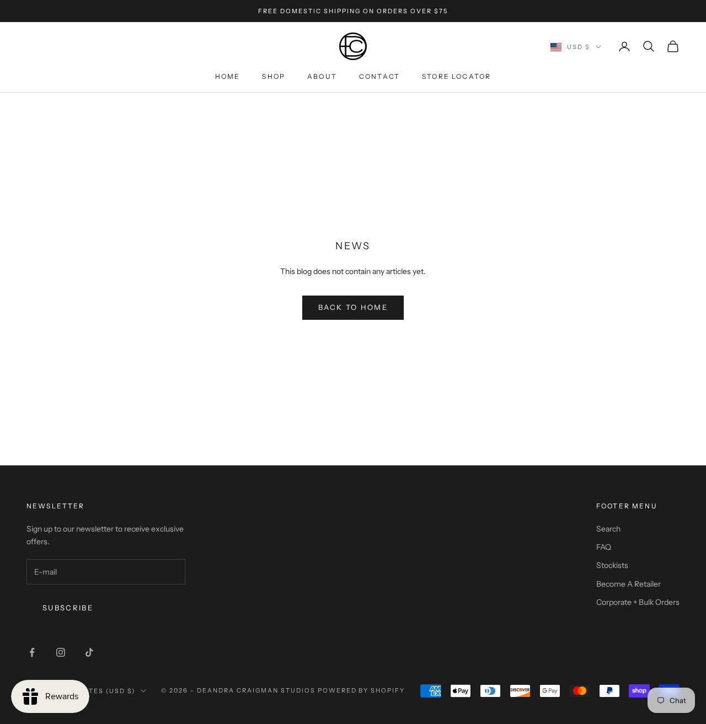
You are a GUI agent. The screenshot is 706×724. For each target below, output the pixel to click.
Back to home (353, 307)
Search (608, 529)
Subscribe (67, 607)
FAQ (603, 547)
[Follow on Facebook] (32, 652)
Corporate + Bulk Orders (638, 602)
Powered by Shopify (361, 690)
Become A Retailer (628, 584)
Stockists (612, 565)
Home (227, 76)
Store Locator (456, 76)
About (322, 76)
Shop (273, 76)
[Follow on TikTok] (89, 652)
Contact (379, 76)
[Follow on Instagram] (60, 652)
